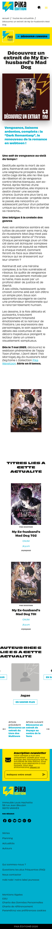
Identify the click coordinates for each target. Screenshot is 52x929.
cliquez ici (35, 767)
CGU (5, 898)
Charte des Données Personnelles (22, 902)
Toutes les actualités (23, 18)
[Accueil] (14, 7)
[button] (32, 36)
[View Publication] (26, 410)
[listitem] (4, 820)
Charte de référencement (17, 906)
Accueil (5, 18)
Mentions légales (12, 894)
